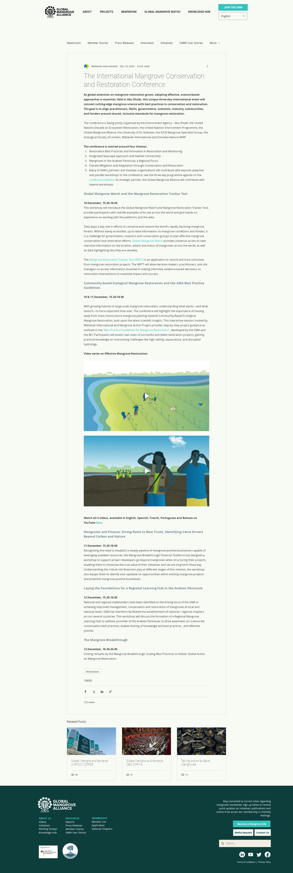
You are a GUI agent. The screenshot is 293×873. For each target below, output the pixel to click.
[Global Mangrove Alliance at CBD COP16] (146, 741)
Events (88, 680)
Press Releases (124, 43)
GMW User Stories (191, 43)
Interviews (147, 43)
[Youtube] (250, 854)
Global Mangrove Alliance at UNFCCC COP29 (89, 762)
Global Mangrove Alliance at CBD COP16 (144, 762)
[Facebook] (267, 854)
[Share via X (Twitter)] (93, 691)
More (213, 43)
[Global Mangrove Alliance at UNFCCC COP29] (91, 741)
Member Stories (98, 43)
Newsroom (74, 43)
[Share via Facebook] (85, 691)
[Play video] (146, 396)
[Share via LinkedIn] (102, 691)
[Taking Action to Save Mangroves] (201, 741)
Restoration (92, 671)
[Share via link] (110, 691)
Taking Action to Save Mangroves (195, 762)
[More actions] (207, 66)
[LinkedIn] (242, 854)
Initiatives (167, 43)
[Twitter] (259, 854)
